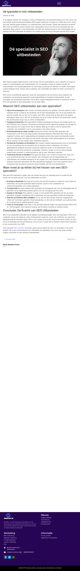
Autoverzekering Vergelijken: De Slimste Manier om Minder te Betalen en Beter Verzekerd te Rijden (12, 426)
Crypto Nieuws (46, 518)
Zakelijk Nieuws (46, 522)
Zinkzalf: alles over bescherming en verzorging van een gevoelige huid (12, 301)
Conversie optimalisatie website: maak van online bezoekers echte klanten (12, 264)
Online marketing (10, 542)
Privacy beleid (45, 536)
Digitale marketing (10, 538)
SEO (5, 544)
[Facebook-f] (5, 557)
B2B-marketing (9, 536)
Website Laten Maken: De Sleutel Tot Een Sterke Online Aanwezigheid (12, 472)
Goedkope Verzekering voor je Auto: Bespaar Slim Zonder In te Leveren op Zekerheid (12, 406)
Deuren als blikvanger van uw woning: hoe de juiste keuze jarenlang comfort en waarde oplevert (13, 353)
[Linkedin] (9, 557)
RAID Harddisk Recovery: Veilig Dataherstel (11, 318)
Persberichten (45, 524)
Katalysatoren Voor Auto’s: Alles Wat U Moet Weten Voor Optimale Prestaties (12, 490)
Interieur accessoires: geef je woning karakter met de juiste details (12, 334)
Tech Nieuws (45, 520)
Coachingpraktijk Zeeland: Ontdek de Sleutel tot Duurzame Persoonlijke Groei (12, 370)
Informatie (46, 533)
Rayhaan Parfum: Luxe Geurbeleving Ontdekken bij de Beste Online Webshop (13, 505)
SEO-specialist (19, 228)
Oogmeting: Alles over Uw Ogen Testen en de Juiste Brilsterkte (12, 440)
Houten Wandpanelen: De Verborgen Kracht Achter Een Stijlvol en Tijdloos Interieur (12, 459)
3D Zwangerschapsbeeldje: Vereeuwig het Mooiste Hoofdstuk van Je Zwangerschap (12, 389)
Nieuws (45, 515)
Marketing (9, 533)
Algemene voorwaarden (49, 538)
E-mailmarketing (9, 540)
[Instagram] (13, 557)
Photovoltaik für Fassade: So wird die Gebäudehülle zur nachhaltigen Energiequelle (12, 282)
